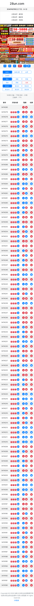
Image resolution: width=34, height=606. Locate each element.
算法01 (7, 86)
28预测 (16, 600)
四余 (7, 82)
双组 (17, 82)
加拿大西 (17, 72)
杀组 (17, 79)
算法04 (7, 89)
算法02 (17, 86)
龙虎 (26, 82)
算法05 (17, 89)
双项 (26, 79)
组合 (7, 79)
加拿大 (7, 72)
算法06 (27, 89)
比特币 (7, 75)
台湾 (26, 72)
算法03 (27, 86)
